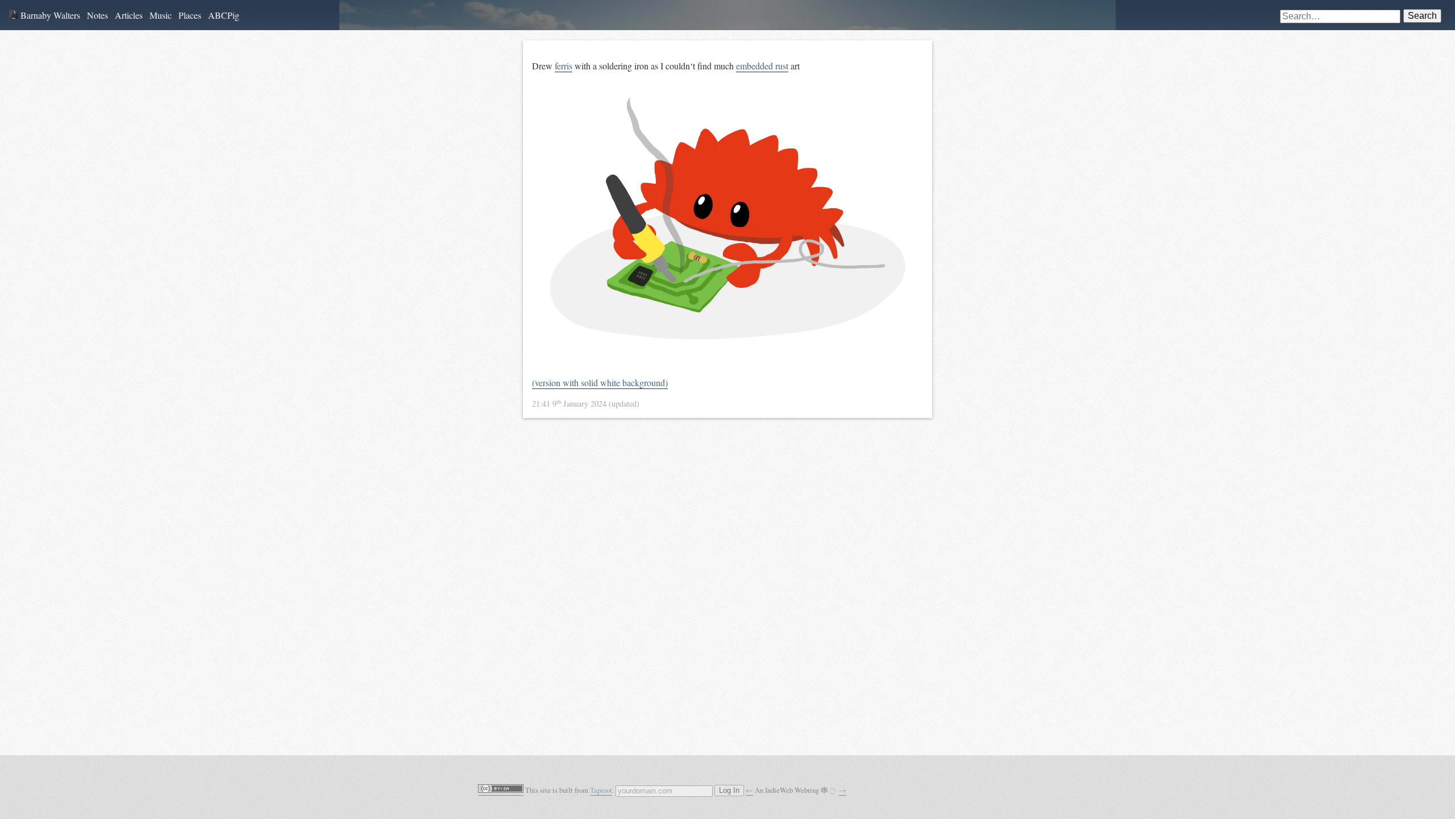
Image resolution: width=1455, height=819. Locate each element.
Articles (129, 15)
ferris (563, 66)
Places (189, 15)
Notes (97, 15)
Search (1422, 15)
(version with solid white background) (600, 382)
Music (160, 15)
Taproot (601, 790)
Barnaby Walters (49, 15)
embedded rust (762, 66)
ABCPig (223, 15)
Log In (729, 791)
